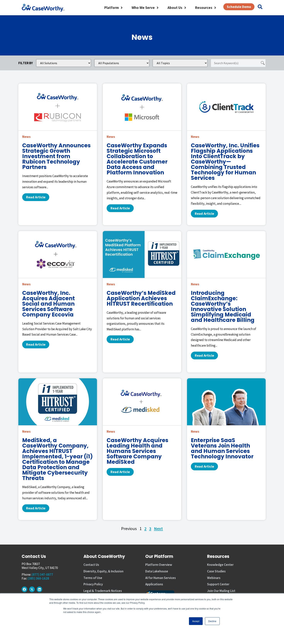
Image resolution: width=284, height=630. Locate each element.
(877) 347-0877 (42, 574)
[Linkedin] (39, 589)
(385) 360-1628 (38, 578)
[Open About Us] (185, 7)
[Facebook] (24, 589)
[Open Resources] (215, 7)
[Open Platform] (121, 7)
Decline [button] (212, 621)
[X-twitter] (32, 589)
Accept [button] (195, 621)
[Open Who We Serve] (157, 7)
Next (158, 528)
